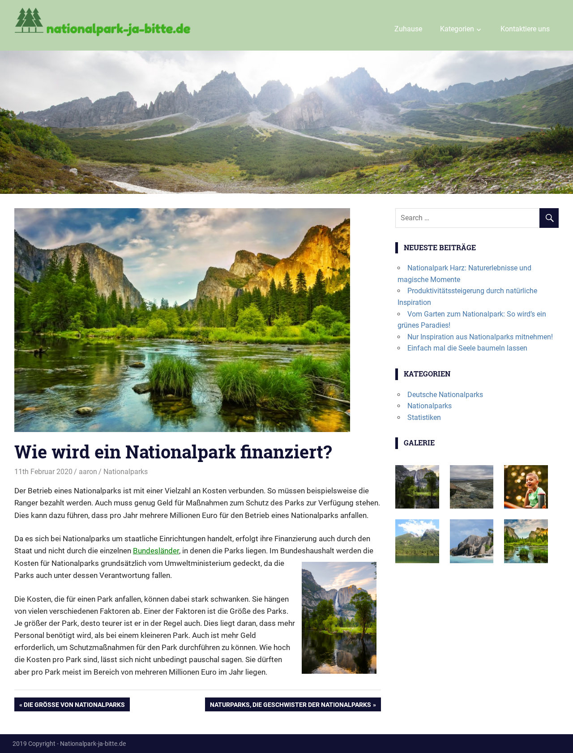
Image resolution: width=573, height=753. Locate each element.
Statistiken (424, 417)
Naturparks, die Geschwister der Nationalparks (290, 706)
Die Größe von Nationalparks (74, 706)
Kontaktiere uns (525, 29)
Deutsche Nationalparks (445, 394)
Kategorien (457, 29)
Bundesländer (156, 550)
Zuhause (408, 29)
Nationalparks (125, 471)
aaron (88, 471)
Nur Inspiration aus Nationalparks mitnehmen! (480, 337)
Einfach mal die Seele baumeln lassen (467, 348)
